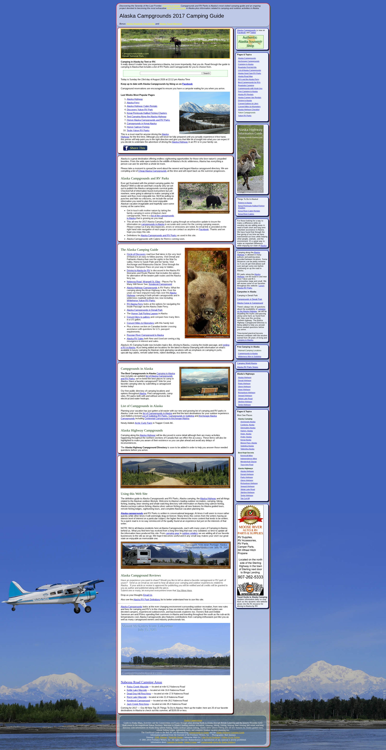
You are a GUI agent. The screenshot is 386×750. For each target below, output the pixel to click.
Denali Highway (244, 381)
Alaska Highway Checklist (248, 110)
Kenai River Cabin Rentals (249, 211)
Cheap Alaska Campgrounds (152, 171)
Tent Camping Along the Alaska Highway (146, 116)
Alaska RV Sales (135, 338)
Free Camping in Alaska (248, 91)
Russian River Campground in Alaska (145, 335)
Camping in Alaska (171, 6)
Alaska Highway (135, 99)
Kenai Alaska (245, 440)
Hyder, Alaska (246, 437)
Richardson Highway (246, 393)
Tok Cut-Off (245, 498)
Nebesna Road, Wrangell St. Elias (143, 281)
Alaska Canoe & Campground (250, 303)
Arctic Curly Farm (143, 423)
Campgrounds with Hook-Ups (250, 88)
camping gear (172, 533)
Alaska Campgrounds (131, 606)
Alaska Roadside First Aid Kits (141, 24)
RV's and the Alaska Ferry (248, 79)
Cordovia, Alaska (247, 425)
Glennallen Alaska (247, 428)
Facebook (187, 84)
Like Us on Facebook (211, 737)
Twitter (253, 32)
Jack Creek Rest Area (138, 704)
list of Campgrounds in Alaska (157, 413)
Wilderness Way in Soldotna (249, 357)
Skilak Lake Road (245, 399)
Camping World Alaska (247, 363)
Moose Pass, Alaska (248, 443)
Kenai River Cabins (246, 214)
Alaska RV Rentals (245, 94)
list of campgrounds (176, 8)
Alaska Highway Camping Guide (230, 732)
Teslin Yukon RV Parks (138, 130)
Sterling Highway (245, 402)
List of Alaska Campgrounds (249, 70)
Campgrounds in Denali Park (249, 299)
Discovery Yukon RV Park (140, 109)
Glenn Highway (244, 387)
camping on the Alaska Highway (251, 310)
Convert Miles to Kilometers (140, 323)
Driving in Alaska (245, 101)
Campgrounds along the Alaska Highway (218, 742)
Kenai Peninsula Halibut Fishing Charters (147, 113)
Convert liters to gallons (138, 317)
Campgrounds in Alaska (248, 353)
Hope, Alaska (245, 434)
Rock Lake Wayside (137, 697)
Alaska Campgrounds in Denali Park (145, 310)
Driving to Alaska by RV (138, 270)
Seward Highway (245, 396)
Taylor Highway (244, 405)
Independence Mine (248, 459)
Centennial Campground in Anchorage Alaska (167, 418)
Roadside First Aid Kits (247, 67)
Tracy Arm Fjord (246, 465)
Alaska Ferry (133, 102)
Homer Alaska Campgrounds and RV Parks (148, 120)
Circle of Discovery (136, 254)
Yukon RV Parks (244, 116)
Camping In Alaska (175, 742)
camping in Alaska (245, 340)
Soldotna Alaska (247, 446)
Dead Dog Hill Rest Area (139, 693)
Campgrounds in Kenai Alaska (142, 123)
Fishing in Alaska (245, 203)
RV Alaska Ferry (135, 304)
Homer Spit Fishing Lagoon (144, 313)
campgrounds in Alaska (152, 224)
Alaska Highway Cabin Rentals (142, 106)
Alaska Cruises (190, 742)
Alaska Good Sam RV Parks (249, 73)
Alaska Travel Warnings (171, 24)
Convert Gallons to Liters (248, 104)
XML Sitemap (161, 737)
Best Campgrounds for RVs (249, 82)
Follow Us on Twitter (230, 737)
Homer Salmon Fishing (138, 127)
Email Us (147, 595)
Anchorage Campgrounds (248, 61)
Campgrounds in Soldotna (181, 416)
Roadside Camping (246, 85)
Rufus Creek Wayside (137, 686)
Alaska (142, 393)
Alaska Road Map (245, 76)
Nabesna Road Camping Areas (141, 682)
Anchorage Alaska (247, 422)
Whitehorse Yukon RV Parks (141, 300)
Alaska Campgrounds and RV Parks (159, 235)
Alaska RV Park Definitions (146, 599)
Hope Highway (244, 390)
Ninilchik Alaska (176, 737)
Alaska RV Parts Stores (247, 367)
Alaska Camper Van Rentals (249, 98)
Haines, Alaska (246, 431)
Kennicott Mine (246, 456)
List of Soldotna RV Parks (154, 416)
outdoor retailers (190, 533)
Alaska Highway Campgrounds (142, 287)
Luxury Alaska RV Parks (250, 287)
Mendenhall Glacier (248, 462)
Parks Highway (244, 384)
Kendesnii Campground (160, 284)
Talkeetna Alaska (247, 449)
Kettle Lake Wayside (137, 690)
